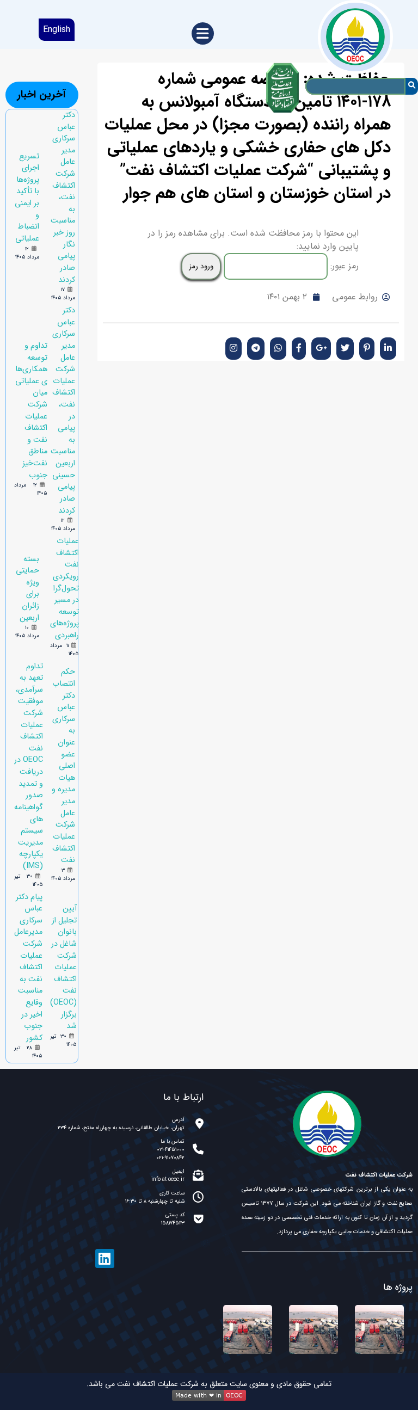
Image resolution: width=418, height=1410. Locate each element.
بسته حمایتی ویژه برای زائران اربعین (27, 588)
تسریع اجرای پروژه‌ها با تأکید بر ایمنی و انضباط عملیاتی (27, 197)
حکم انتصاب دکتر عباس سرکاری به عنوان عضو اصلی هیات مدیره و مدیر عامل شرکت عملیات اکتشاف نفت (63, 766)
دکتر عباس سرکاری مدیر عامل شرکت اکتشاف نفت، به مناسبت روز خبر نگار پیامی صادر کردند (63, 197)
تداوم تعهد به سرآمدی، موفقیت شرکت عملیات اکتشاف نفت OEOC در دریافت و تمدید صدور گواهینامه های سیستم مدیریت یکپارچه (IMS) (28, 766)
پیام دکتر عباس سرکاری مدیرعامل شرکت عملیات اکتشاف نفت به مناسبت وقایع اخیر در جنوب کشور (28, 967)
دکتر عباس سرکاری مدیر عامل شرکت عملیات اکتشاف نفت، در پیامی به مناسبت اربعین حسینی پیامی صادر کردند (63, 410)
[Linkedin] (104, 1258)
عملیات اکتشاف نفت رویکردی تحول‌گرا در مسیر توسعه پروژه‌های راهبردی (64, 588)
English (56, 29)
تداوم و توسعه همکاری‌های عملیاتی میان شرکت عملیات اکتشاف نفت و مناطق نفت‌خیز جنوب (31, 411)
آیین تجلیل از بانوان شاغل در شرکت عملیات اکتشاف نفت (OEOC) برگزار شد (63, 967)
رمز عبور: (343, 266)
